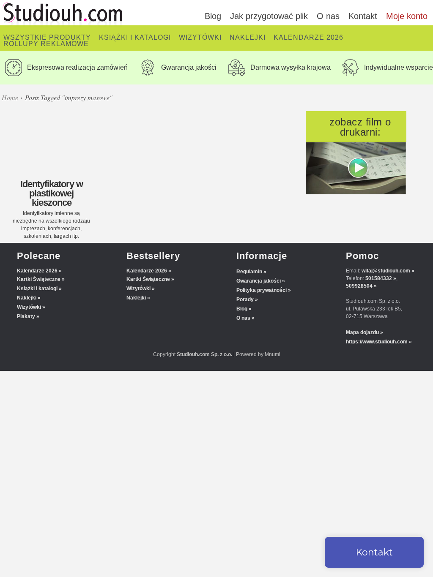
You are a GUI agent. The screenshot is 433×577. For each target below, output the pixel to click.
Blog (213, 16)
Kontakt (362, 16)
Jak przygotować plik (269, 16)
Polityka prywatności (261, 290)
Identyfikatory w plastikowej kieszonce (51, 193)
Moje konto (407, 16)
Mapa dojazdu (362, 332)
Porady (245, 299)
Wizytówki (29, 307)
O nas (328, 16)
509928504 (359, 286)
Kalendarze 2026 (37, 271)
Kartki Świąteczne (38, 279)
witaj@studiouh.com (386, 271)
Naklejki (26, 298)
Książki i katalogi (37, 288)
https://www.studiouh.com (377, 342)
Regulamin (249, 272)
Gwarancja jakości (258, 281)
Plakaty (26, 316)
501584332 (378, 278)
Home (10, 97)
